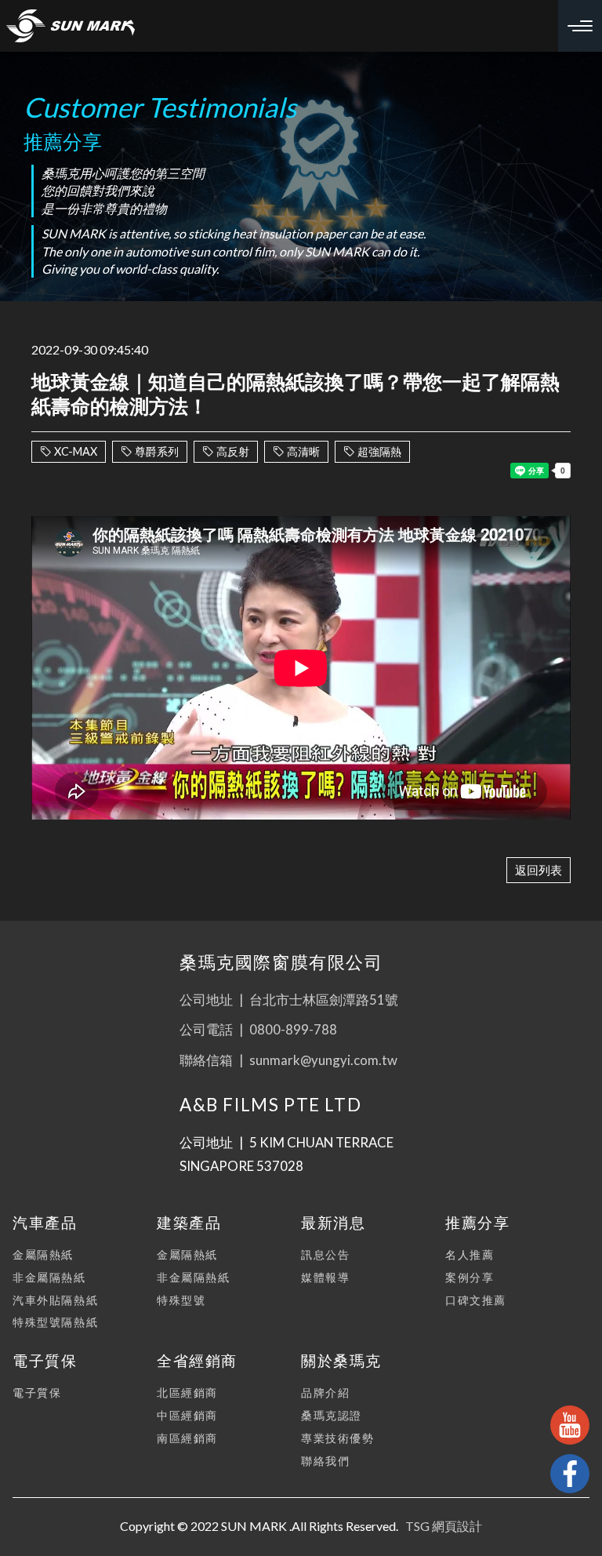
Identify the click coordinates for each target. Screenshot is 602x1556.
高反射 (232, 451)
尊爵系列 (157, 451)
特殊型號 (181, 1300)
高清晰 (303, 451)
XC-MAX (75, 451)
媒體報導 (325, 1277)
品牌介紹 (325, 1392)
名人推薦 (469, 1254)
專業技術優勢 (338, 1438)
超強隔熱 (379, 451)
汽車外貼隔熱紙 (55, 1300)
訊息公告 (325, 1254)
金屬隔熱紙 (43, 1254)
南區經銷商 (187, 1438)
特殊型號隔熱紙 (55, 1322)
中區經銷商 (187, 1415)
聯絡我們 (325, 1460)
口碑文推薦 (475, 1300)
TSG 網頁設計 (443, 1525)
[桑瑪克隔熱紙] (70, 25)
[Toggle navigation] (580, 26)
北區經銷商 (187, 1392)
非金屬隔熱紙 (49, 1277)
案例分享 (469, 1277)
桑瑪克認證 (331, 1415)
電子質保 (37, 1392)
